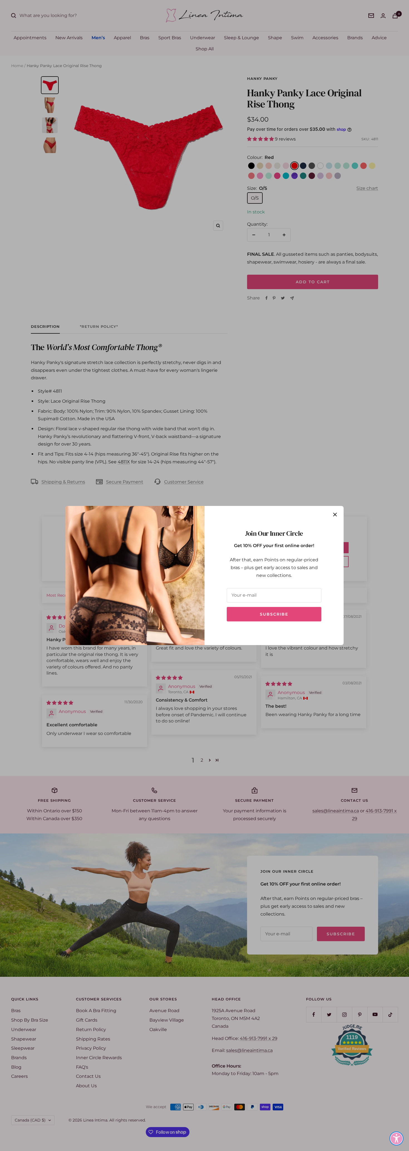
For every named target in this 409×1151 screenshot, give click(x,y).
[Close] (335, 515)
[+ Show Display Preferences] (396, 1138)
